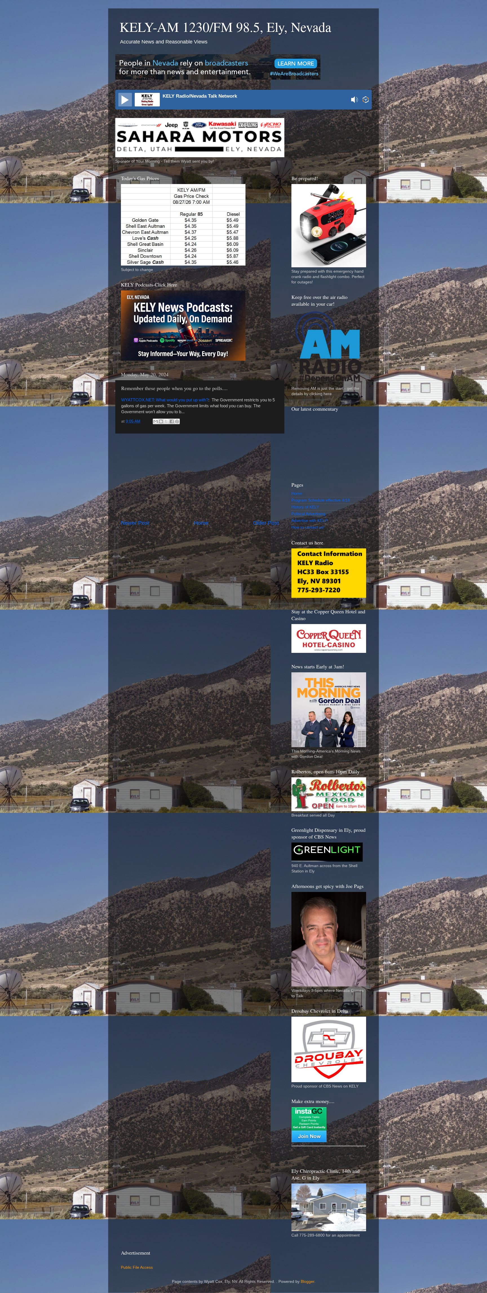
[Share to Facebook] (171, 421)
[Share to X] (166, 421)
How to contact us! (307, 527)
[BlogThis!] (161, 421)
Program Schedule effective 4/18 (320, 500)
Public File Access (137, 1267)
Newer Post (135, 523)
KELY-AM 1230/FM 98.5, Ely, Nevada (225, 26)
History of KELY (305, 507)
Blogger (307, 1281)
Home (201, 523)
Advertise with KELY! (309, 520)
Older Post (266, 523)
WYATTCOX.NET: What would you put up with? (164, 400)
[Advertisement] (200, 476)
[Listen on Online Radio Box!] (366, 100)
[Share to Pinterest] (177, 421)
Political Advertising (308, 514)
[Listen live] (125, 99)
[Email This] (155, 421)
